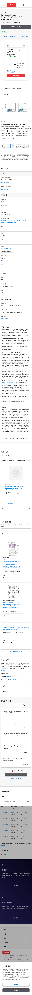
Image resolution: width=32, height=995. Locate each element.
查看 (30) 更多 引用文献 (16, 651)
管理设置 (16, 985)
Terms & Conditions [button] (16, 778)
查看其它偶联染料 (6, 251)
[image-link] (16, 108)
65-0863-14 (4, 138)
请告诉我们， (21, 525)
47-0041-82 (16, 133)
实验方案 (25, 36)
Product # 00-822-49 (7, 382)
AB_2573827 (4, 318)
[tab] (16, 686)
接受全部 (16, 990)
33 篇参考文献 (17, 22)
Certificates (15, 36)
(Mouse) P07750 (11, 676)
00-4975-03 (23, 130)
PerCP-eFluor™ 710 (6, 248)
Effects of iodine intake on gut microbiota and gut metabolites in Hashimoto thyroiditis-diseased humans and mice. (11, 605)
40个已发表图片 (7, 22)
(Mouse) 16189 (13, 679)
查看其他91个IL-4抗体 (16, 27)
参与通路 (5, 692)
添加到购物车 (16, 75)
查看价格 (9, 70)
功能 (4, 686)
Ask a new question (16, 775)
